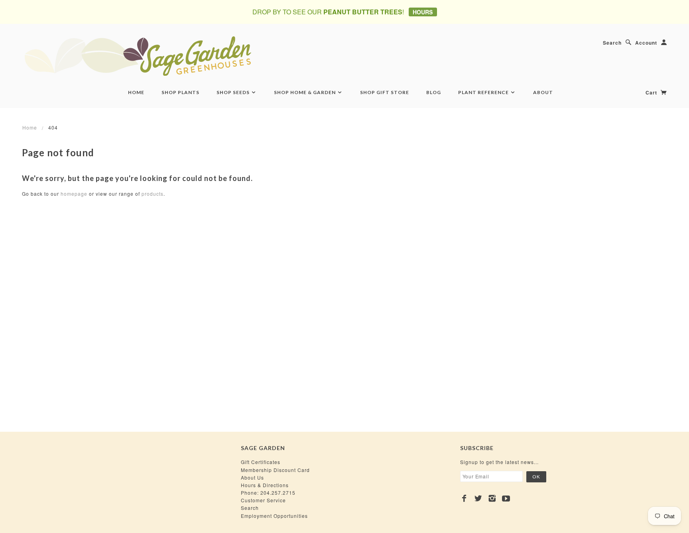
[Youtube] (506, 498)
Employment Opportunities (274, 515)
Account (646, 42)
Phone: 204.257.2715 (268, 492)
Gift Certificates (260, 461)
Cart (652, 92)
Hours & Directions (265, 485)
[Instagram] (492, 498)
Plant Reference (484, 92)
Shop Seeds (234, 92)
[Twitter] (478, 498)
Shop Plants (180, 92)
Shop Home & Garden (305, 92)
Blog (433, 92)
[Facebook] (464, 498)
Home (136, 92)
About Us (252, 477)
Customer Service (263, 500)
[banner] (181, 56)
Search (612, 42)
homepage (74, 193)
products (152, 193)
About (543, 92)
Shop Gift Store (384, 92)
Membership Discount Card (275, 469)
